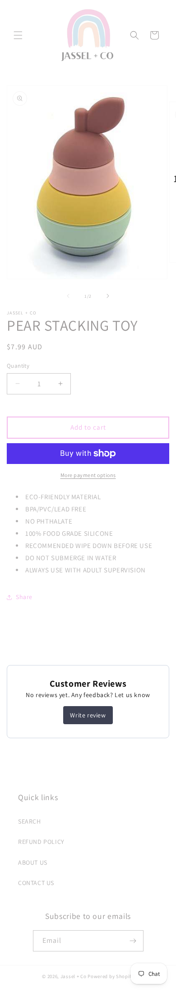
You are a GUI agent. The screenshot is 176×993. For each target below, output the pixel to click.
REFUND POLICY (41, 842)
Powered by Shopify (111, 976)
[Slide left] (68, 296)
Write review (88, 715)
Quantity (18, 366)
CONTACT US (36, 883)
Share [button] (24, 597)
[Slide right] (108, 296)
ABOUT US (32, 862)
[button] (18, 35)
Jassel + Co (73, 976)
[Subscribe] (133, 940)
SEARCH (29, 821)
